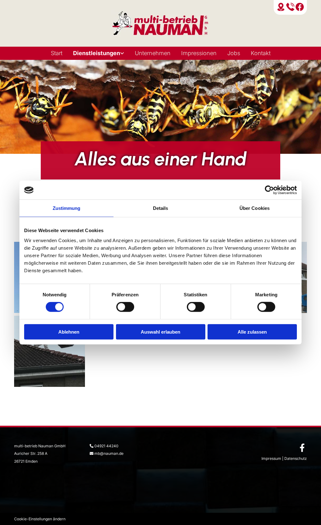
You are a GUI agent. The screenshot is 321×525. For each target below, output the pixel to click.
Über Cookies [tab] (254, 208)
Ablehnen (68, 331)
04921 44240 (106, 446)
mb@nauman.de (109, 453)
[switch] (125, 307)
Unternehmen (153, 53)
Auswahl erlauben (160, 331)
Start (56, 53)
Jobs (233, 53)
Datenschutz (295, 458)
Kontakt (261, 53)
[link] (98, 53)
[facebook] (302, 447)
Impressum (271, 458)
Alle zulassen (252, 331)
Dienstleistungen (96, 53)
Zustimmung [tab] (67, 208)
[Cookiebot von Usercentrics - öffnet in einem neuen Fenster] (269, 190)
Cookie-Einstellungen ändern (40, 519)
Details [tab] (160, 208)
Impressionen (199, 53)
